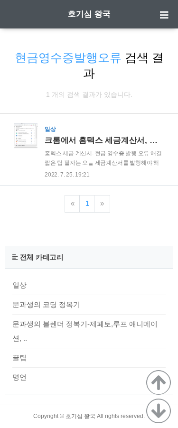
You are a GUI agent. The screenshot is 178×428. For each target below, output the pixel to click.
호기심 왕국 (89, 14)
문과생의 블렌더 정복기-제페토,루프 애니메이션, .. (85, 331)
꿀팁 (19, 358)
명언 (19, 377)
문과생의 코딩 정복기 (46, 304)
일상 (19, 285)
